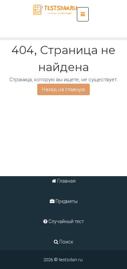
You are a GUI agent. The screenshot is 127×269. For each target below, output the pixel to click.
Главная (66, 181)
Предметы (66, 201)
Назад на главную (63, 89)
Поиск (65, 242)
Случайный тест (65, 221)
